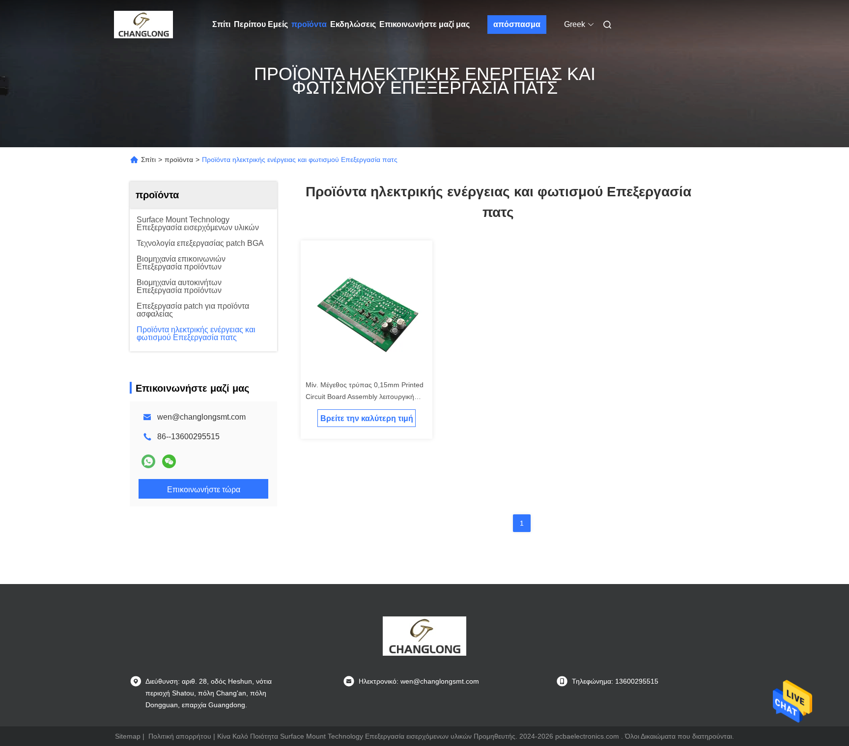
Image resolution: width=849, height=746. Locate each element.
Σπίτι (221, 24)
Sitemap (128, 736)
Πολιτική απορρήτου (179, 736)
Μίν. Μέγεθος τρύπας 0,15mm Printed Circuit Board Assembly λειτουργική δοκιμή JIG (365, 396)
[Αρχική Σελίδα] (143, 24)
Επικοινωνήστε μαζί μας (424, 24)
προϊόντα (309, 24)
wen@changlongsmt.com (201, 417)
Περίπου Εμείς (261, 24)
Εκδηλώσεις (353, 24)
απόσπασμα (516, 24)
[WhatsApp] (148, 461)
